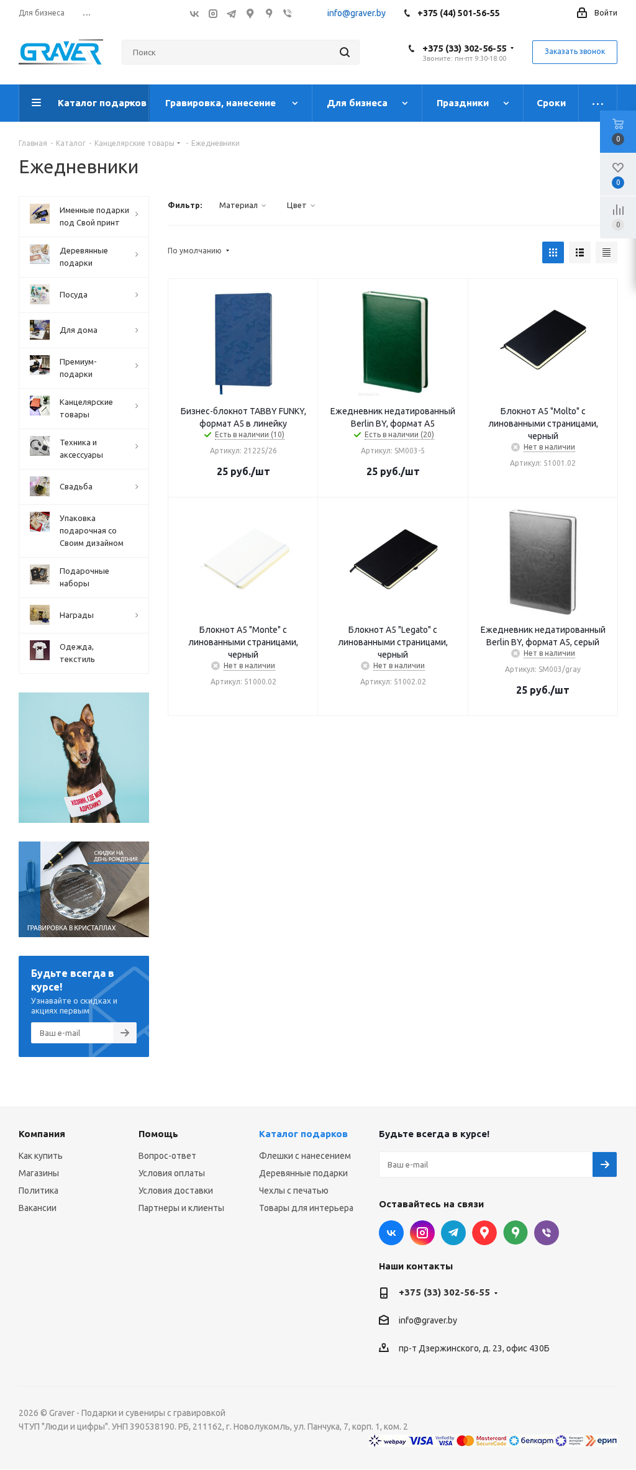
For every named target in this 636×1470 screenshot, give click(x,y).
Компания (42, 1133)
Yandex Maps (515, 1232)
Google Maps (250, 13)
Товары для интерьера (306, 1208)
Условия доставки (176, 1191)
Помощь (158, 1133)
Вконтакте (194, 13)
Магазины (39, 1173)
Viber (287, 13)
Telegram (231, 13)
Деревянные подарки (303, 1173)
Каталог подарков (303, 1133)
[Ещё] (598, 103)
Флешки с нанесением (305, 1156)
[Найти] (345, 52)
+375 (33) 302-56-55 (464, 48)
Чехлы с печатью (294, 1191)
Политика (38, 1191)
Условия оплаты (172, 1173)
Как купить (41, 1156)
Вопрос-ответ (167, 1156)
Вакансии (38, 1208)
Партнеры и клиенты (181, 1208)
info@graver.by (356, 13)
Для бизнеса (42, 13)
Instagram (213, 13)
